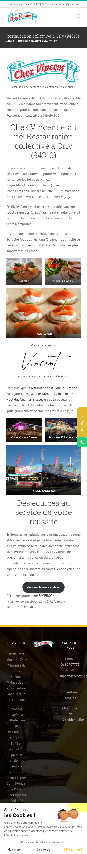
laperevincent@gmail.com (65, 4)
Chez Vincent (34, 127)
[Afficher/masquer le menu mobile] (78, 16)
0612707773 (70, 664)
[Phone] (82, 442)
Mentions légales (70, 695)
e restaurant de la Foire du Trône (52, 388)
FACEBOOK (47, 595)
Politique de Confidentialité (71, 714)
